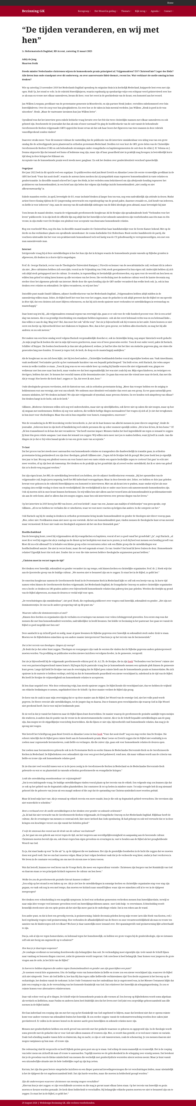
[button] (90, 11)
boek (130, 661)
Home (170, 3)
